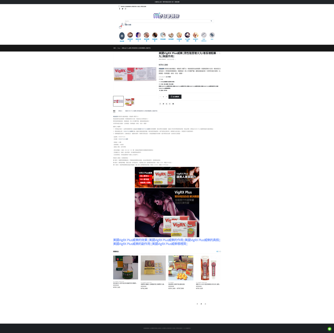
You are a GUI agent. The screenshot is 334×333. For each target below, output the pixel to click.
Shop (119, 48)
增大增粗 (166, 84)
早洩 (170, 84)
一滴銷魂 (142, 315)
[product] (125, 267)
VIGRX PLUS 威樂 (123, 139)
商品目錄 (122, 41)
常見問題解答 (116, 306)
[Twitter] (122, 9)
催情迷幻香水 (138, 40)
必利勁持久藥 (195, 40)
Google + (169, 103)
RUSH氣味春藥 (187, 40)
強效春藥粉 (171, 39)
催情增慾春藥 (130, 40)
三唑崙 (142, 318)
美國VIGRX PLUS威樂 (144, 129)
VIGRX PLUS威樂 (128, 131)
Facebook (160, 103)
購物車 (114, 315)
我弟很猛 (170, 318)
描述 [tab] (114, 111)
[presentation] (113, 73)
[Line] (329, 329)
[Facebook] (119, 9)
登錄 (114, 318)
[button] (217, 251)
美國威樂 (161, 69)
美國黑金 (170, 303)
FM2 (141, 309)
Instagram (205, 304)
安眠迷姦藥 (163, 39)
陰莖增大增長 (171, 81)
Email (173, 103)
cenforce (170, 315)
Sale (212, 39)
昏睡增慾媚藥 (146, 40)
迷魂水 (142, 312)
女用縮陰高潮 (179, 40)
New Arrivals (203, 40)
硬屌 (172, 84)
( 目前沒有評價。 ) (171, 59)
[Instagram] (125, 9)
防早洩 (165, 90)
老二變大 (161, 90)
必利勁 (169, 306)
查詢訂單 (115, 309)
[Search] (211, 21)
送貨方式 (115, 312)
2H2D (169, 309)
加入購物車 (176, 96)
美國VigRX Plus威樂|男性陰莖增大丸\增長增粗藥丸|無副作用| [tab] (141, 111)
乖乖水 (142, 303)
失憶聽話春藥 (154, 40)
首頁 (115, 48)
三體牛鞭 (170, 312)
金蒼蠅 (142, 306)
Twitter (163, 103)
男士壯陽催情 (164, 81)
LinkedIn (166, 103)
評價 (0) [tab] (120, 111)
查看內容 (190, 258)
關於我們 (115, 303)
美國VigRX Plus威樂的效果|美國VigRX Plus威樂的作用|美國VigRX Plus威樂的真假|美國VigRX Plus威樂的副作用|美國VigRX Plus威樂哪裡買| (188, 87)
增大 (162, 84)
